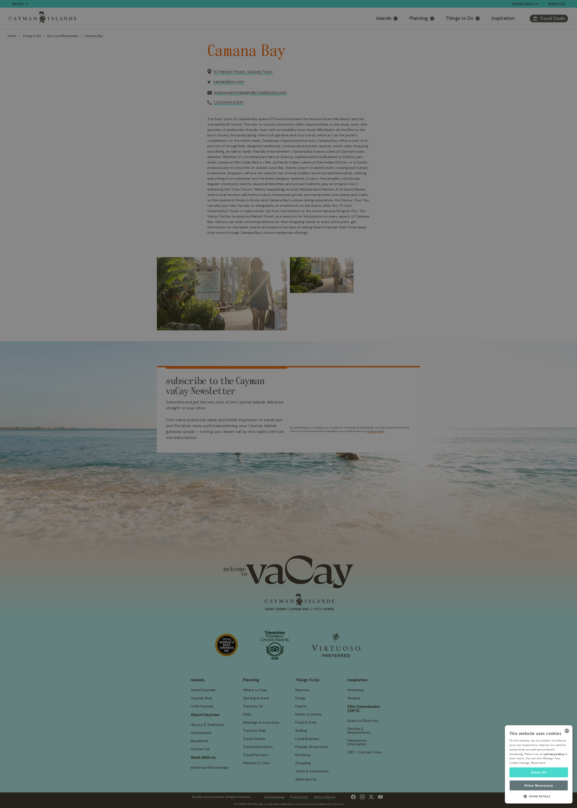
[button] (538, 796)
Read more (538, 763)
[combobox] (567, 731)
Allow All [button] (538, 772)
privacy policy (554, 754)
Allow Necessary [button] (538, 785)
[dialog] (538, 764)
